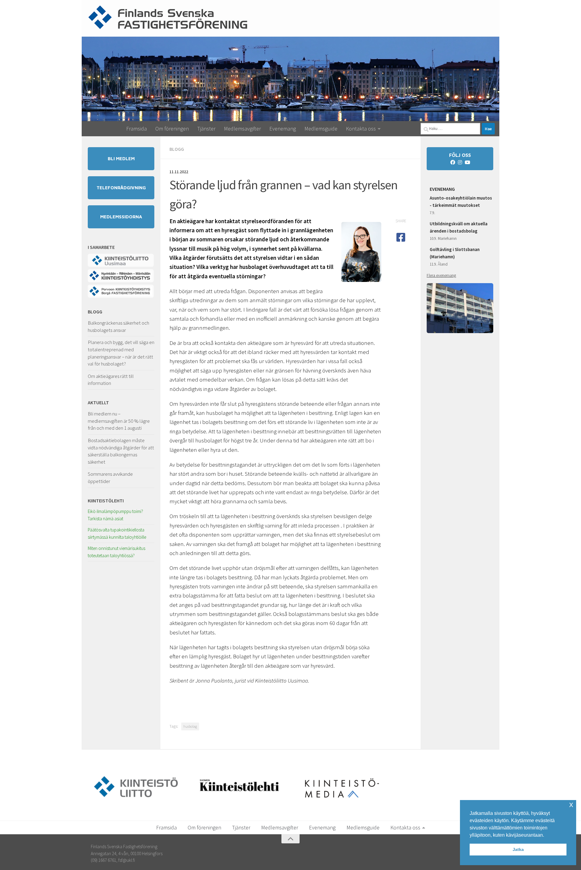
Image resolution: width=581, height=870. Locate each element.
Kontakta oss (361, 128)
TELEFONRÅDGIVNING (121, 187)
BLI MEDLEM (121, 158)
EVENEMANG (442, 189)
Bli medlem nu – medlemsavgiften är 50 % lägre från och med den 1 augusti (119, 420)
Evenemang (282, 128)
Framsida (136, 128)
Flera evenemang (441, 275)
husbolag (190, 726)
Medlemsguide (320, 128)
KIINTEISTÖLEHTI (106, 501)
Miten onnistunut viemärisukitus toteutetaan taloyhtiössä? (116, 551)
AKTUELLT (98, 402)
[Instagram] (460, 162)
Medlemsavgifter (242, 128)
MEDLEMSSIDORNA (121, 216)
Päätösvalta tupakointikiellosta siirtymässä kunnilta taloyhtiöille (117, 533)
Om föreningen (172, 128)
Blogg (176, 149)
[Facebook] (452, 162)
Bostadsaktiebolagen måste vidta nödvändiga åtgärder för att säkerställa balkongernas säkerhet (121, 451)
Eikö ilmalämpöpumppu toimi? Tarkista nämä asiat (115, 514)
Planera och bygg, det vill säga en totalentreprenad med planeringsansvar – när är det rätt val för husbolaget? (121, 353)
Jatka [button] (518, 849)
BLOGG (95, 312)
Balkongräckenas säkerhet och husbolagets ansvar (118, 326)
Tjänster (206, 128)
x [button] (571, 804)
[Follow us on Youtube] (467, 162)
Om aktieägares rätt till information (111, 380)
